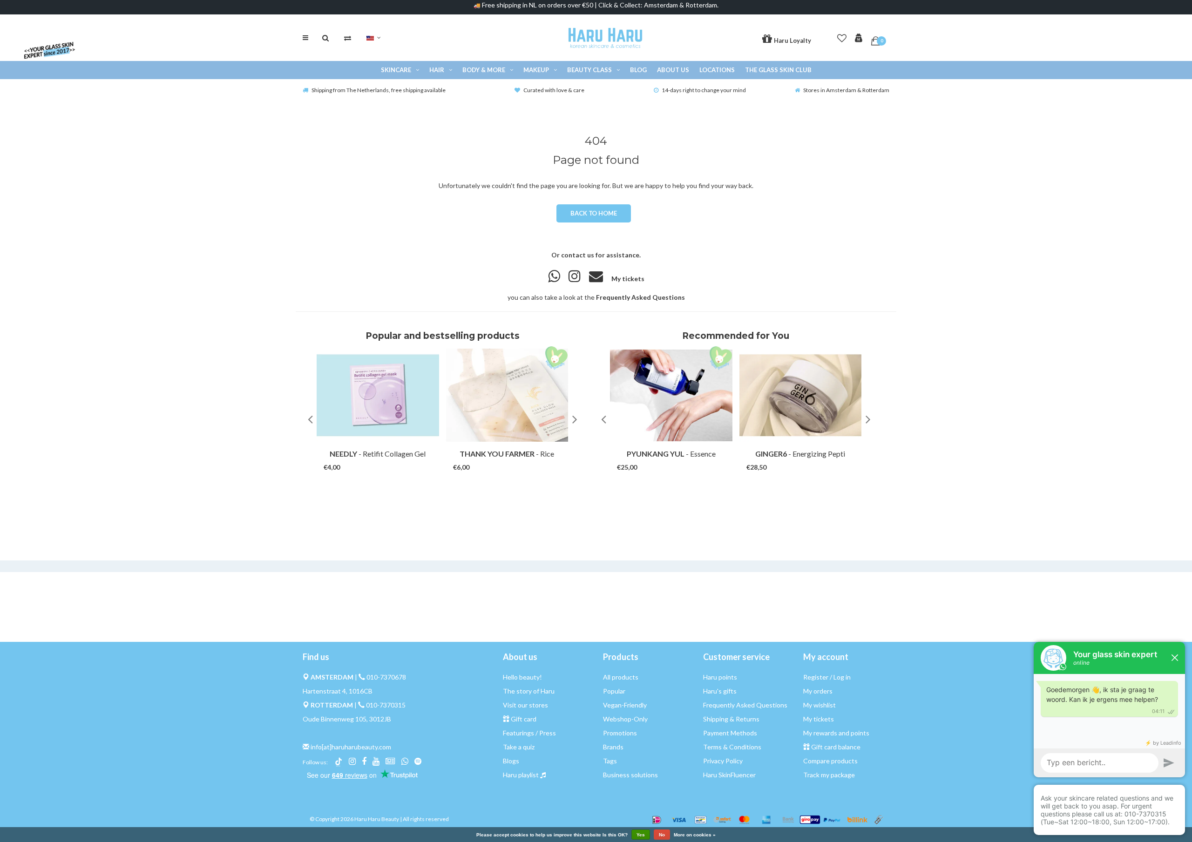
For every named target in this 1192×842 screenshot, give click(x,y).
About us (673, 70)
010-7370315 (386, 705)
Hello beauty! (522, 677)
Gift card (523, 719)
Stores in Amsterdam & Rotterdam (846, 90)
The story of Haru (529, 691)
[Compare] (347, 38)
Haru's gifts (720, 691)
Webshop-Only (625, 719)
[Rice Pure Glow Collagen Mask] (507, 395)
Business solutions (630, 775)
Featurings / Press (529, 733)
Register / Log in (827, 677)
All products (620, 677)
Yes (641, 834)
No (662, 834)
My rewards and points (836, 733)
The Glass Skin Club (778, 70)
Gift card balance (835, 747)
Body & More (483, 70)
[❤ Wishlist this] (391, 458)
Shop (369, 458)
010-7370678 (386, 677)
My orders (818, 691)
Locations (717, 70)
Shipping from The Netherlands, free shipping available (379, 90)
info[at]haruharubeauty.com (351, 747)
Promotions (620, 733)
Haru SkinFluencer (729, 775)
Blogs (511, 761)
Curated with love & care (553, 90)
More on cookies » (695, 835)
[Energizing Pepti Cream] (800, 395)
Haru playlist (521, 775)
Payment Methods (730, 733)
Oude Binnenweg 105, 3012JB (347, 719)
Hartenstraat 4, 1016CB (337, 691)
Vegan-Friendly (625, 705)
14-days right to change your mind (704, 90)
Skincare (396, 70)
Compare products (830, 761)
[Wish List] (842, 36)
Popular (614, 691)
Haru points (720, 677)
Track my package (829, 775)
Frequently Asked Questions (640, 297)
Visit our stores (525, 705)
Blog (638, 70)
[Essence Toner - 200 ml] (671, 395)
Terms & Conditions (732, 747)
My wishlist (819, 705)
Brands (613, 747)
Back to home (593, 213)
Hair (436, 70)
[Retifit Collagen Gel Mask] (378, 395)
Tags (610, 761)
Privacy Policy (723, 761)
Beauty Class (589, 70)
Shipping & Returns (731, 719)
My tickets (627, 279)
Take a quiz (519, 747)
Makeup (536, 70)
